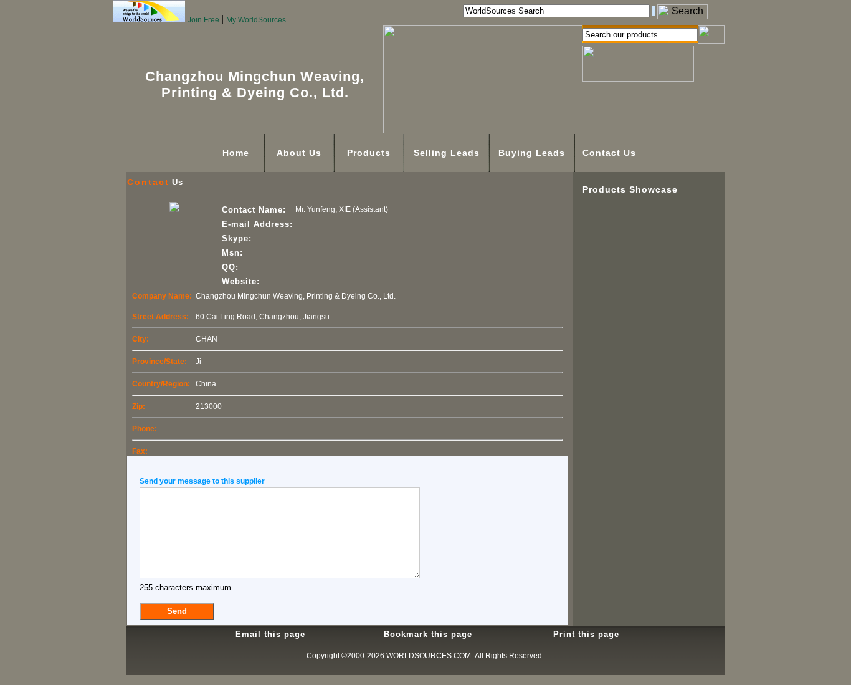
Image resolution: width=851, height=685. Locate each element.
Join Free (204, 20)
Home (235, 153)
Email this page (270, 634)
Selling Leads (447, 153)
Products (369, 153)
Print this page (586, 634)
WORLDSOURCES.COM (428, 655)
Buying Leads (531, 153)
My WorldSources (256, 20)
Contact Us (609, 153)
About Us (299, 153)
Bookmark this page (428, 634)
